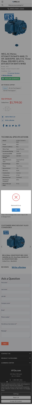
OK (16, 210)
